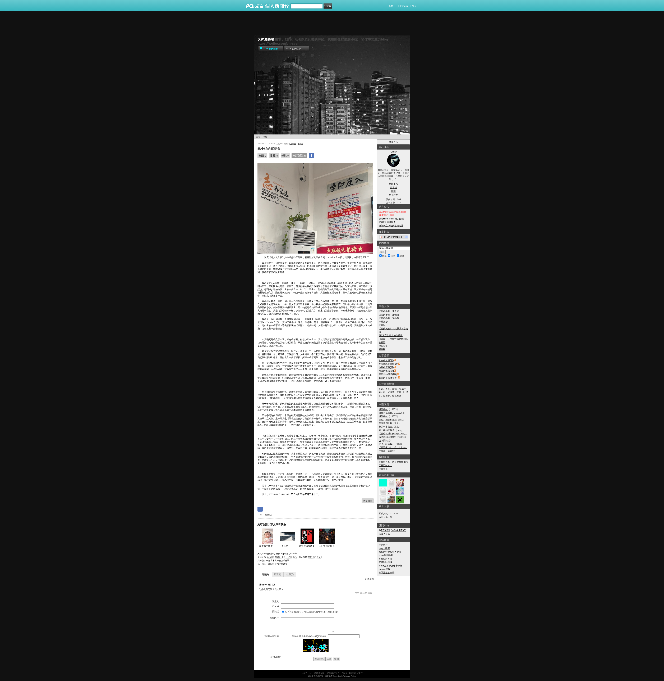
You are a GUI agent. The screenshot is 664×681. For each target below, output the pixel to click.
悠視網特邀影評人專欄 (390, 552)
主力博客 (383, 545)
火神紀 (268, 515)
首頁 (258, 137)
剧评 (381, 388)
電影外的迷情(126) (388, 374)
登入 (414, 6)
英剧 (387, 388)
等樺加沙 (383, 321)
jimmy (263, 584)
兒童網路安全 (333, 673)
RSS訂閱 (385, 530)
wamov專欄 (384, 569)
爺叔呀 (382, 349)
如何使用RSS (398, 530)
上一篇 (293, 144)
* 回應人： (275, 601)
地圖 (393, 191)
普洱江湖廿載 (385, 423)
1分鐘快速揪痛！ (387, 222)
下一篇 (300, 144)
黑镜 (394, 388)
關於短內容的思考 (278, 564)
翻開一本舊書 (385, 426)
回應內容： (275, 618)
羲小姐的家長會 (386, 430)
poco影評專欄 (386, 555)
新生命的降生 (266, 546)
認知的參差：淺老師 (389, 311)
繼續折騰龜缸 (385, 413)
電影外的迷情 (314, 557)
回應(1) (265, 574)
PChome (404, 6)
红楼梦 (386, 395)
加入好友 (393, 195)
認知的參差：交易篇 (389, 318)
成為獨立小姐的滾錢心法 (391, 225)
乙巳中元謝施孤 (327, 546)
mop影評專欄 (385, 558)
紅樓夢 (391, 392)
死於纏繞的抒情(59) (388, 364)
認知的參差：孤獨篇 (389, 314)
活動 (265, 137)
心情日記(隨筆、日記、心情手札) (282, 557)
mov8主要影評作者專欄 (390, 565)
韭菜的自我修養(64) (388, 377)
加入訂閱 (385, 534)
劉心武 (382, 392)
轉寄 (295, 553)
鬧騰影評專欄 (385, 562)
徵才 (360, 673)
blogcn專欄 (384, 548)
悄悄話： (276, 611)
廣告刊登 (307, 673)
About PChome (349, 673)
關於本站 (393, 183)
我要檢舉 (367, 500)
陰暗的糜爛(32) (386, 367)
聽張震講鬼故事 (307, 546)
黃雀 (399, 392)
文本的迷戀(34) (386, 360)
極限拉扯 (383, 346)
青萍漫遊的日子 (386, 572)
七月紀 (382, 325)
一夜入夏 (283, 546)
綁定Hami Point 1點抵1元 (391, 218)
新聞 (391, 6)
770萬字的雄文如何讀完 (391, 335)
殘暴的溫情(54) (386, 370)
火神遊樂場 (266, 39)
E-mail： (276, 606)
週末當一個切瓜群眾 (279, 560)
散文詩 (402, 388)
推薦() (277, 574)
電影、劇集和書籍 (388, 419)
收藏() (290, 574)
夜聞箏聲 (383, 469)
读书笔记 (396, 395)
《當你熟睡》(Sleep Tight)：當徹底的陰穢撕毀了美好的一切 (393, 437)
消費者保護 (319, 673)
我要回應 (369, 579)
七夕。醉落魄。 (386, 444)
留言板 (393, 187)
